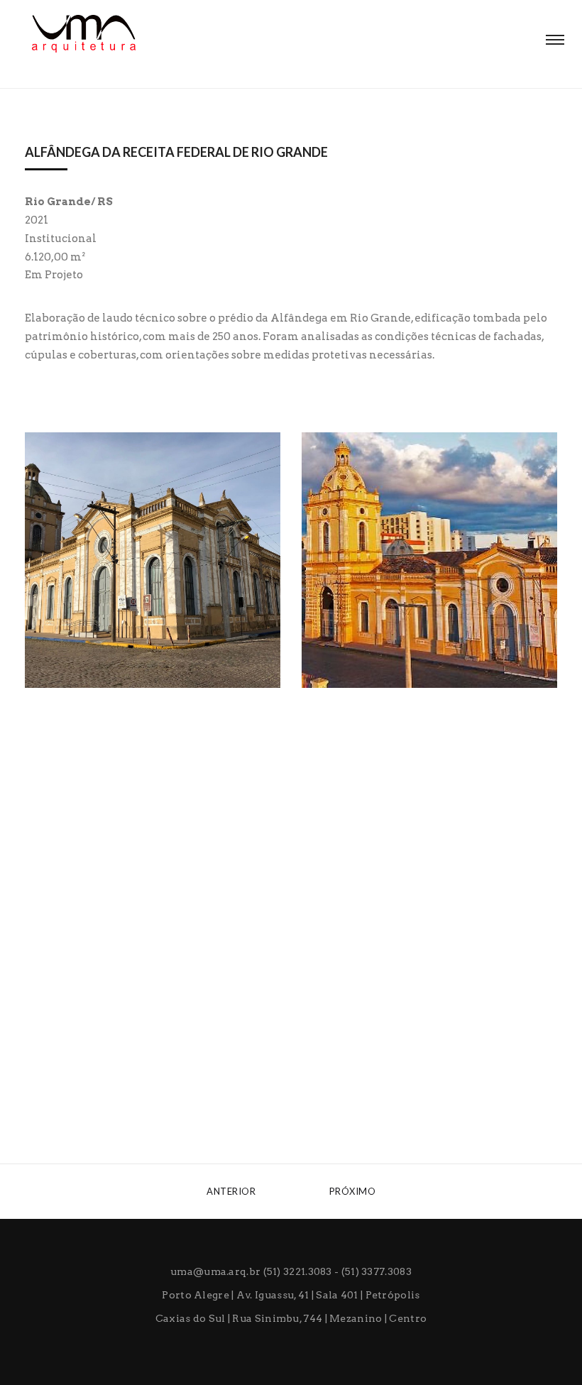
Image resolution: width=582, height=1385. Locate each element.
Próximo (353, 1191)
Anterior (230, 1191)
